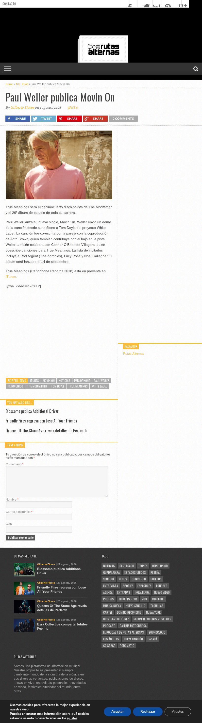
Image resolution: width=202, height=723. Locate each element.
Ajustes (178, 711)
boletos (156, 579)
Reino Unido (15, 386)
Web (9, 524)
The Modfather (37, 386)
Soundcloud (157, 632)
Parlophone (82, 380)
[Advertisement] (101, 22)
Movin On (49, 380)
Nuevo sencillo (136, 606)
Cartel (107, 612)
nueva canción (133, 639)
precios (108, 599)
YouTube (108, 579)
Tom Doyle (57, 386)
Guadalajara (111, 572)
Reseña (155, 572)
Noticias (64, 380)
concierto (139, 579)
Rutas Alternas (133, 353)
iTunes (11, 277)
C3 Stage (109, 645)
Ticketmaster (127, 599)
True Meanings (78, 386)
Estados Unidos (135, 572)
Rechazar (147, 711)
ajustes (72, 718)
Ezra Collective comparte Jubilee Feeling (62, 626)
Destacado (126, 566)
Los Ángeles (111, 639)
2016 (145, 599)
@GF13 (72, 107)
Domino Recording (129, 612)
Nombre (12, 499)
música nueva (112, 606)
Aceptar (117, 711)
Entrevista (110, 586)
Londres (161, 586)
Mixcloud (158, 599)
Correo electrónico (19, 512)
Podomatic (127, 645)
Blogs (123, 579)
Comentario (14, 464)
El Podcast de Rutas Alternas (123, 632)
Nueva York (153, 612)
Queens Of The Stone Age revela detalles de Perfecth (46, 431)
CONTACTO (9, 3)
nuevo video (162, 592)
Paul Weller (101, 380)
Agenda (108, 592)
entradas (123, 592)
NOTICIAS (22, 84)
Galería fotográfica (133, 625)
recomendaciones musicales (152, 619)
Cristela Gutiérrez (116, 619)
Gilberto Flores (22, 107)
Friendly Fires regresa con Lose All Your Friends (41, 421)
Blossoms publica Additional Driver (32, 411)
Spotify (128, 586)
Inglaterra (142, 592)
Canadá (152, 639)
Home (9, 84)
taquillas (156, 606)
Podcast (109, 625)
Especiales (144, 586)
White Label (99, 386)
